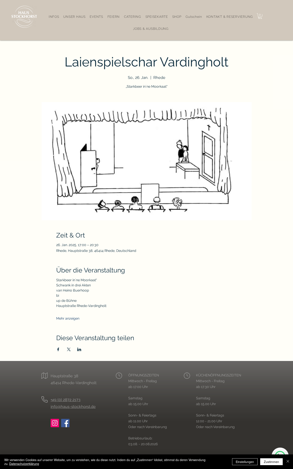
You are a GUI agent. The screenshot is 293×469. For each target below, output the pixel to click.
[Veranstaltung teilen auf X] (69, 349)
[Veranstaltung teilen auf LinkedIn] (79, 349)
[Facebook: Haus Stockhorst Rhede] (65, 423)
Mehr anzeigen (67, 318)
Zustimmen (271, 462)
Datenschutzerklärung (24, 463)
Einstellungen (245, 462)
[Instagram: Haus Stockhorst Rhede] (55, 423)
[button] (260, 16)
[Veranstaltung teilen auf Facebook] (58, 349)
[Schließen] (287, 462)
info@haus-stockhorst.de (73, 406)
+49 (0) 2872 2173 (65, 399)
